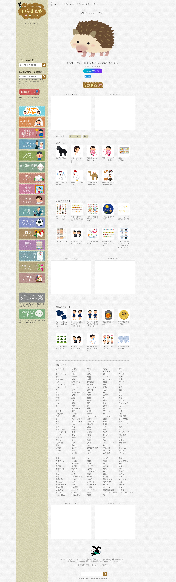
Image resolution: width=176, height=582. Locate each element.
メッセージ (123, 424)
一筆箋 (121, 490)
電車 (57, 427)
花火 (105, 463)
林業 (73, 471)
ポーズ (121, 369)
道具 (89, 371)
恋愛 (73, 398)
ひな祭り (75, 487)
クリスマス (123, 419)
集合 (120, 437)
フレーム (122, 448)
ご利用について (68, 4)
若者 (105, 390)
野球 (57, 445)
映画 (105, 424)
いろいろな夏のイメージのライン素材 (108, 243)
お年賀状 (59, 414)
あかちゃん (75, 408)
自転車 (121, 429)
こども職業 (123, 461)
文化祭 (74, 453)
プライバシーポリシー (93, 565)
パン (105, 427)
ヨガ (120, 477)
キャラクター (108, 379)
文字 (120, 379)
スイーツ (106, 377)
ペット (58, 403)
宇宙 (73, 443)
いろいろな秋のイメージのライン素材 (77, 219)
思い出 (90, 437)
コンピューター (62, 387)
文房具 (58, 411)
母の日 (121, 474)
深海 (57, 458)
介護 (57, 416)
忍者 (73, 474)
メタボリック (61, 437)
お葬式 (74, 437)
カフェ (121, 440)
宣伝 (89, 495)
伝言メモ (59, 490)
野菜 (89, 395)
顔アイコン (75, 490)
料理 (57, 382)
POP (105, 432)
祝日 (57, 474)
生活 (57, 392)
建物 (89, 377)
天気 (73, 451)
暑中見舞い (107, 482)
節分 (57, 477)
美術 (73, 400)
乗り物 (90, 390)
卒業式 (58, 448)
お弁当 (121, 451)
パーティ (75, 387)
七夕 (73, 482)
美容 (73, 403)
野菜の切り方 (61, 484)
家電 (89, 379)
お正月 (105, 395)
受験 (57, 398)
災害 (73, 395)
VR (104, 471)
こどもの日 (91, 471)
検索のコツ (38, 97)
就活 (105, 406)
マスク (74, 414)
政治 (57, 424)
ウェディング (92, 416)
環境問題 (122, 416)
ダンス (58, 435)
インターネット (77, 392)
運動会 (58, 440)
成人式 (105, 484)
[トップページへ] (31, 19)
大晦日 (90, 479)
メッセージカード (110, 492)
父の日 (121, 471)
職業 (89, 369)
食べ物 (121, 374)
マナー (58, 390)
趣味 (57, 377)
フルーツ (106, 411)
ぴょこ (58, 453)
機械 (105, 382)
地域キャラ (60, 469)
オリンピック (61, 432)
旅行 (120, 377)
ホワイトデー (92, 482)
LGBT (89, 477)
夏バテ (74, 448)
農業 (105, 429)
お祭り (121, 421)
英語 (89, 443)
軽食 (57, 395)
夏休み (90, 419)
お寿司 (90, 432)
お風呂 (90, 411)
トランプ (59, 492)
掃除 (89, 400)
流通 (105, 440)
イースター (91, 490)
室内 (89, 440)
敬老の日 (59, 487)
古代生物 (106, 453)
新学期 (74, 466)
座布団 (90, 424)
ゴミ (73, 427)
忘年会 (90, 469)
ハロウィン (107, 451)
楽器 (89, 427)
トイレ (90, 445)
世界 (105, 403)
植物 (89, 408)
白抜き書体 (75, 495)
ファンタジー (124, 403)
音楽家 (74, 469)
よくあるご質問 (83, 4)
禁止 (120, 469)
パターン (106, 487)
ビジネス (106, 371)
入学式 (105, 466)
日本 (105, 385)
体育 (73, 435)
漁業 (73, 458)
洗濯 (89, 451)
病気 (105, 369)
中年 (73, 424)
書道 (89, 474)
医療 (73, 374)
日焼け (105, 474)
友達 (89, 392)
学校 (120, 371)
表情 (57, 400)
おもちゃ (59, 379)
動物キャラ (75, 382)
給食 (120, 466)
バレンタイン (108, 443)
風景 (73, 406)
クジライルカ (76, 477)
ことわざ (59, 482)
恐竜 (105, 469)
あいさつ (106, 458)
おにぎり (122, 479)
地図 (105, 461)
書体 (89, 492)
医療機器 (90, 382)
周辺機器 (122, 435)
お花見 (74, 461)
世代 (89, 461)
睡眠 (105, 400)
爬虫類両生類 (92, 448)
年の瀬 (58, 466)
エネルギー (60, 429)
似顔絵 (121, 400)
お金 (73, 371)
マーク (121, 382)
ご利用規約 (81, 565)
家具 (105, 387)
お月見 (90, 487)
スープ (90, 466)
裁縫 (120, 458)
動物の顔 (59, 479)
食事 (73, 390)
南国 (73, 416)
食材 (73, 411)
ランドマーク (108, 416)
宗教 (120, 427)
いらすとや (90, 578)
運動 (89, 398)
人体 (120, 395)
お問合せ (95, 4)
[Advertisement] (32, 41)
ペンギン (106, 477)
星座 (73, 484)
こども (74, 369)
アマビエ (122, 487)
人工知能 (75, 463)
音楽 (73, 385)
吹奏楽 (74, 445)
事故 (89, 374)
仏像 (89, 463)
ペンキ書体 (60, 495)
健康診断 (106, 448)
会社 (57, 371)
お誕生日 (59, 443)
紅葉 (57, 471)
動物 (86, 136)
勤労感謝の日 (108, 490)
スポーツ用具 (76, 419)
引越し (90, 429)
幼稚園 (74, 429)
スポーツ (75, 377)
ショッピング (61, 385)
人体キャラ (60, 461)
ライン (90, 453)
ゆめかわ (122, 484)
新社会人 (59, 451)
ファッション (61, 374)
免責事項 (105, 565)
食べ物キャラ (124, 432)
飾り (73, 432)
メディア (90, 421)
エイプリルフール (126, 492)
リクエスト (75, 136)
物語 (120, 414)
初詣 (120, 463)
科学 (120, 398)
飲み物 (90, 385)
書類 (105, 419)
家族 (73, 379)
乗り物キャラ (108, 479)
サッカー (122, 443)
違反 (105, 374)
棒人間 (105, 435)
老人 (120, 387)
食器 (105, 421)
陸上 (120, 482)
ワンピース (91, 484)
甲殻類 (58, 463)
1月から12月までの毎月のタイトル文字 (92, 219)
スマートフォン (93, 387)
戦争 (89, 403)
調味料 (90, 414)
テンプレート (76, 421)
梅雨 (89, 435)
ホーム (56, 4)
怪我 (57, 421)
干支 (120, 411)
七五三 (74, 492)
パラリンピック (77, 479)
